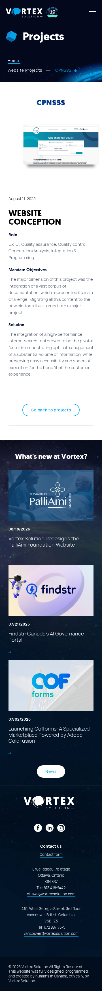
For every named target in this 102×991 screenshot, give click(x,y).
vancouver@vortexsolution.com (51, 933)
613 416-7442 (54, 887)
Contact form (51, 854)
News (50, 771)
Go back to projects (51, 410)
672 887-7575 (54, 927)
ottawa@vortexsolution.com (51, 894)
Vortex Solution (21, 981)
